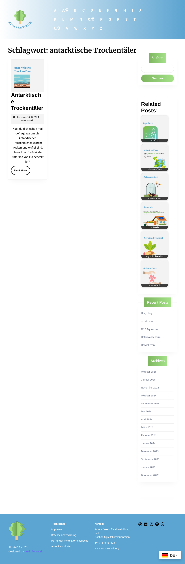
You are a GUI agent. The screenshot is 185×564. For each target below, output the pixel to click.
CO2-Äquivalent (150, 329)
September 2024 (150, 403)
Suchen (158, 58)
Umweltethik (148, 345)
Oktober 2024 (148, 395)
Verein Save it (26, 120)
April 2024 (146, 419)
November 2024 (150, 387)
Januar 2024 (148, 443)
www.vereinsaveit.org (107, 548)
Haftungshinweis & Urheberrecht (69, 540)
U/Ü (57, 28)
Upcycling (146, 313)
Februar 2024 (148, 435)
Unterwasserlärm (150, 337)
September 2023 (150, 459)
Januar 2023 (148, 467)
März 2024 (147, 427)
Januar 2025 (148, 379)
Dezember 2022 (150, 475)
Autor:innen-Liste (60, 546)
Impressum (57, 529)
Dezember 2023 (150, 451)
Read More (22, 171)
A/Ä (65, 10)
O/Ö (91, 19)
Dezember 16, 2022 (26, 117)
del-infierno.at (33, 551)
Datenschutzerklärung (63, 535)
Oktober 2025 (148, 371)
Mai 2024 (146, 411)
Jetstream (147, 321)
